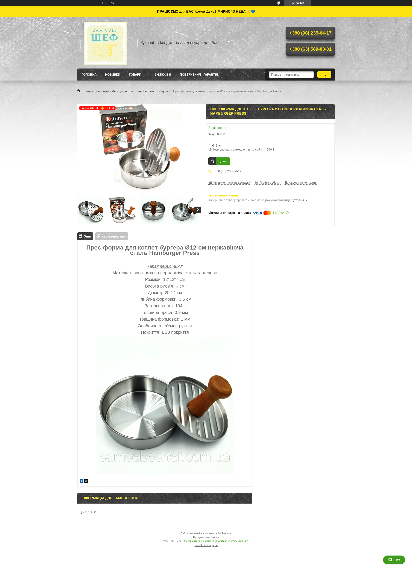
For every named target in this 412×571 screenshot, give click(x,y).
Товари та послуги (96, 91)
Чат (397, 560)
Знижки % (163, 74)
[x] (86, 481)
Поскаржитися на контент (198, 541)
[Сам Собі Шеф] (105, 42)
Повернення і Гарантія (199, 74)
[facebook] (81, 481)
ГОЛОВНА (89, 74)
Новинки (112, 74)
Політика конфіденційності (232, 541)
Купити (223, 161)
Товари (135, 74)
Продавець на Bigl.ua (206, 537)
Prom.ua (227, 533)
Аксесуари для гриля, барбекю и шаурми (141, 91)
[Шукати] (324, 74)
